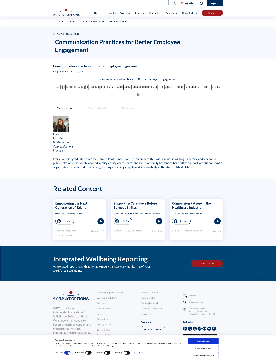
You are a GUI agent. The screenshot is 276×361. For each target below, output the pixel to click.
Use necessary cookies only (203, 355)
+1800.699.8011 (196, 302)
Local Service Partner (151, 308)
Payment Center (153, 329)
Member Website (149, 292)
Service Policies (105, 335)
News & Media (189, 13)
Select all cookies (203, 341)
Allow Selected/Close (203, 348)
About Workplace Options (110, 292)
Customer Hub (148, 297)
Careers (101, 314)
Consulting (155, 13)
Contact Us (102, 319)
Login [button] (213, 3)
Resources (171, 13)
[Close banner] (223, 339)
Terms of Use (103, 329)
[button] (138, 94)
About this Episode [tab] (97, 108)
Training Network (149, 303)
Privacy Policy (104, 324)
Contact (212, 13)
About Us (99, 13)
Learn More (207, 263)
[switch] (88, 353)
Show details (139, 353)
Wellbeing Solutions (119, 13)
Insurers (139, 13)
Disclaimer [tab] (127, 108)
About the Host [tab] (65, 108)
